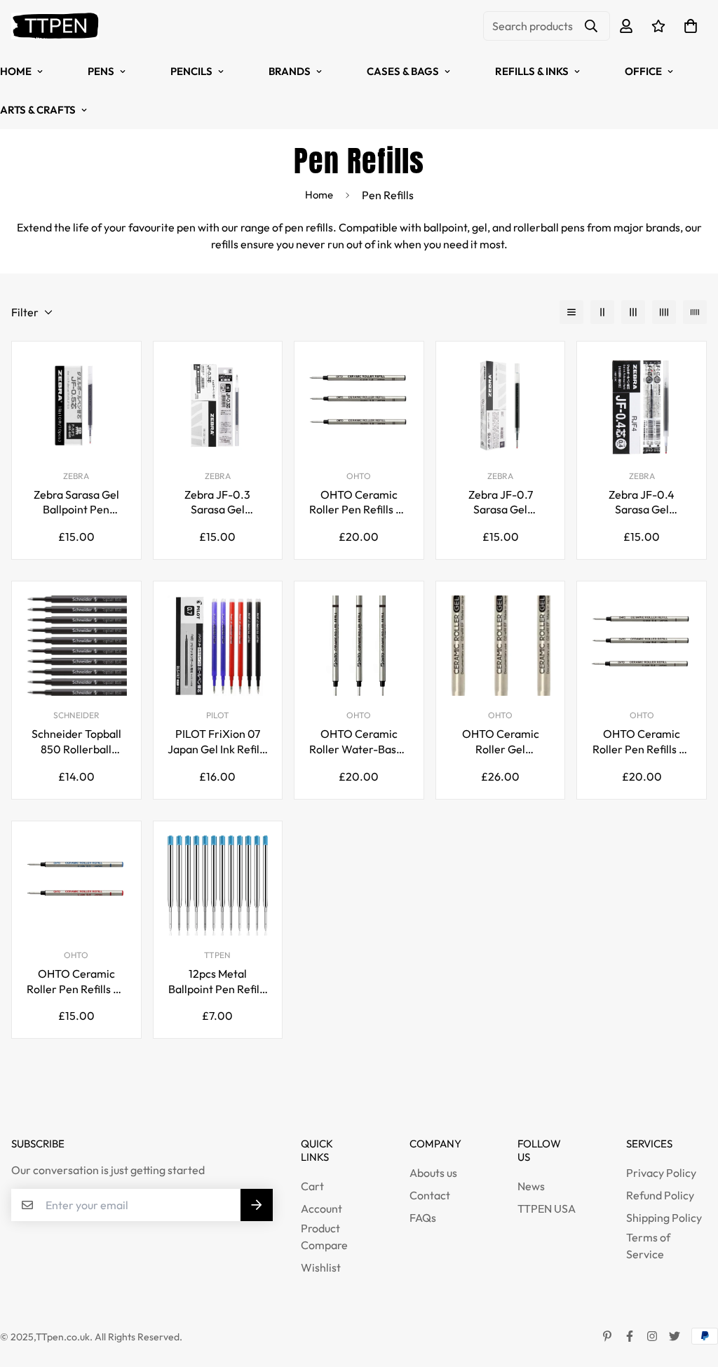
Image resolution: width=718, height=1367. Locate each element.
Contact (429, 1195)
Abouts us (433, 1173)
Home (319, 194)
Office (643, 71)
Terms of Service (648, 1245)
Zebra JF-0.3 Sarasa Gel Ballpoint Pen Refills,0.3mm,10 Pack (217, 502)
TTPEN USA (546, 1208)
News (531, 1186)
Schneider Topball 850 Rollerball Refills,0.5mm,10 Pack (76, 742)
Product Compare (324, 1236)
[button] (688, 26)
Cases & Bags (403, 71)
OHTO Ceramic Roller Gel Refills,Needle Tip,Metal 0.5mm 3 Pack (500, 742)
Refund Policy (660, 1195)
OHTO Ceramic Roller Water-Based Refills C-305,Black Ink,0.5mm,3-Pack (359, 742)
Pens (101, 71)
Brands (290, 71)
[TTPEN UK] (55, 26)
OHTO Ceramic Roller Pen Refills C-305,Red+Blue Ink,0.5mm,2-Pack (76, 982)
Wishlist (321, 1267)
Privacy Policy (661, 1173)
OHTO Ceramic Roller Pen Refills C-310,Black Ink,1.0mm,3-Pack (358, 502)
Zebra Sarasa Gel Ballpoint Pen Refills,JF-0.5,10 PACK (76, 502)
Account (321, 1208)
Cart (312, 1186)
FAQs (422, 1218)
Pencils (191, 71)
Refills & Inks (532, 71)
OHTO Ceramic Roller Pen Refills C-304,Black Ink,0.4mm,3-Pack (641, 742)
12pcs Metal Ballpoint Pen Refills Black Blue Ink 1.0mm (217, 982)
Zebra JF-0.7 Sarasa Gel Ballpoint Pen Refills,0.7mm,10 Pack (500, 502)
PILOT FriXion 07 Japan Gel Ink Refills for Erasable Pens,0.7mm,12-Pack (217, 742)
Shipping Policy (664, 1218)
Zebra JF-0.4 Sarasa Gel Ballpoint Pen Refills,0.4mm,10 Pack (642, 502)
